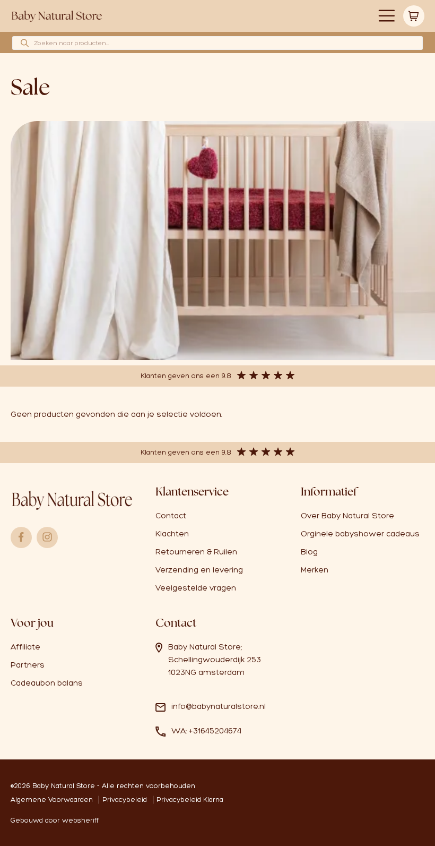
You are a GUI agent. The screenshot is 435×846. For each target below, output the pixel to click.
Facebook (21, 537)
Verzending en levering (199, 570)
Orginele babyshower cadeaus (360, 534)
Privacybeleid (124, 800)
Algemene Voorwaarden (52, 800)
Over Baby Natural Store (347, 515)
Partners (28, 665)
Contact (170, 515)
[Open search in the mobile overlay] (217, 43)
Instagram (47, 537)
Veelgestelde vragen (195, 588)
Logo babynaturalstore (57, 16)
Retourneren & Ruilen (196, 552)
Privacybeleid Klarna (189, 800)
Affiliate (25, 647)
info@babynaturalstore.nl (218, 706)
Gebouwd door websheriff (55, 820)
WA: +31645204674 (206, 731)
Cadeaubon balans (47, 683)
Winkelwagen (413, 16)
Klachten (172, 534)
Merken (314, 570)
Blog (309, 552)
